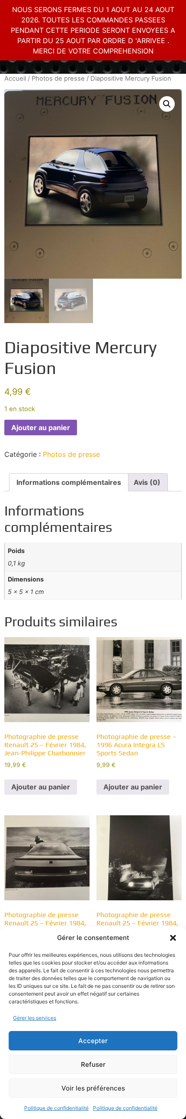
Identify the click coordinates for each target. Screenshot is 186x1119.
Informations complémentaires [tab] (68, 482)
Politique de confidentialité (56, 1108)
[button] (173, 938)
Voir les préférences (93, 1088)
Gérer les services (34, 1018)
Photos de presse (58, 78)
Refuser (93, 1064)
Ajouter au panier (40, 427)
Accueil (15, 78)
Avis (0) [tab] (147, 482)
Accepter (93, 1041)
